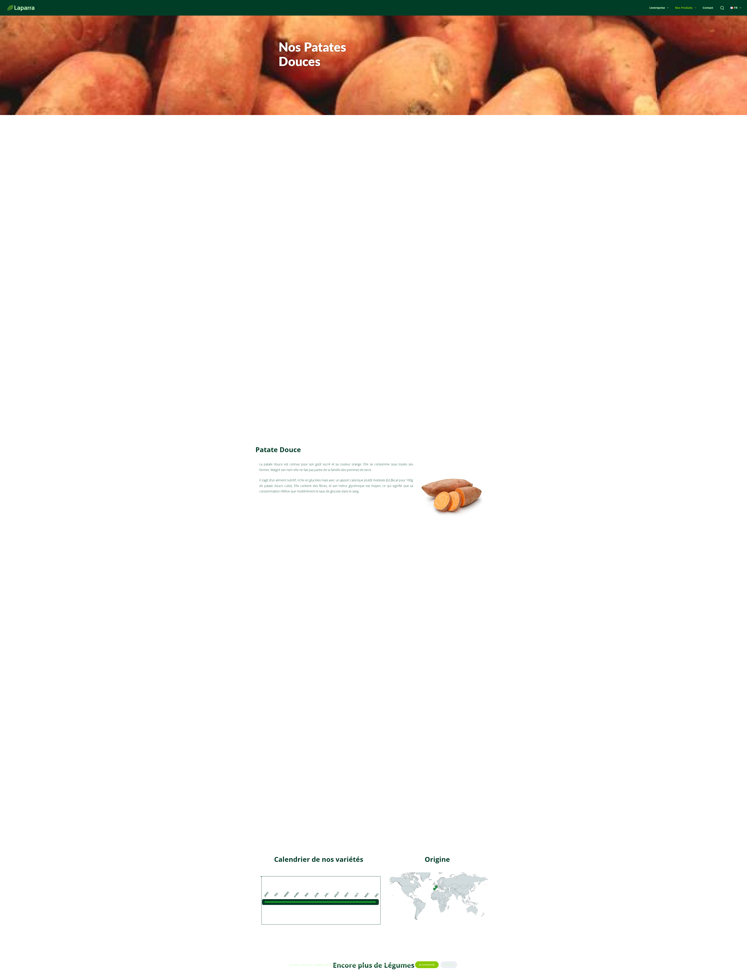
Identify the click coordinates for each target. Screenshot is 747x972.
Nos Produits (684, 8)
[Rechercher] (722, 8)
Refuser (449, 964)
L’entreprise (657, 8)
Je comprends (427, 964)
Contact (708, 8)
